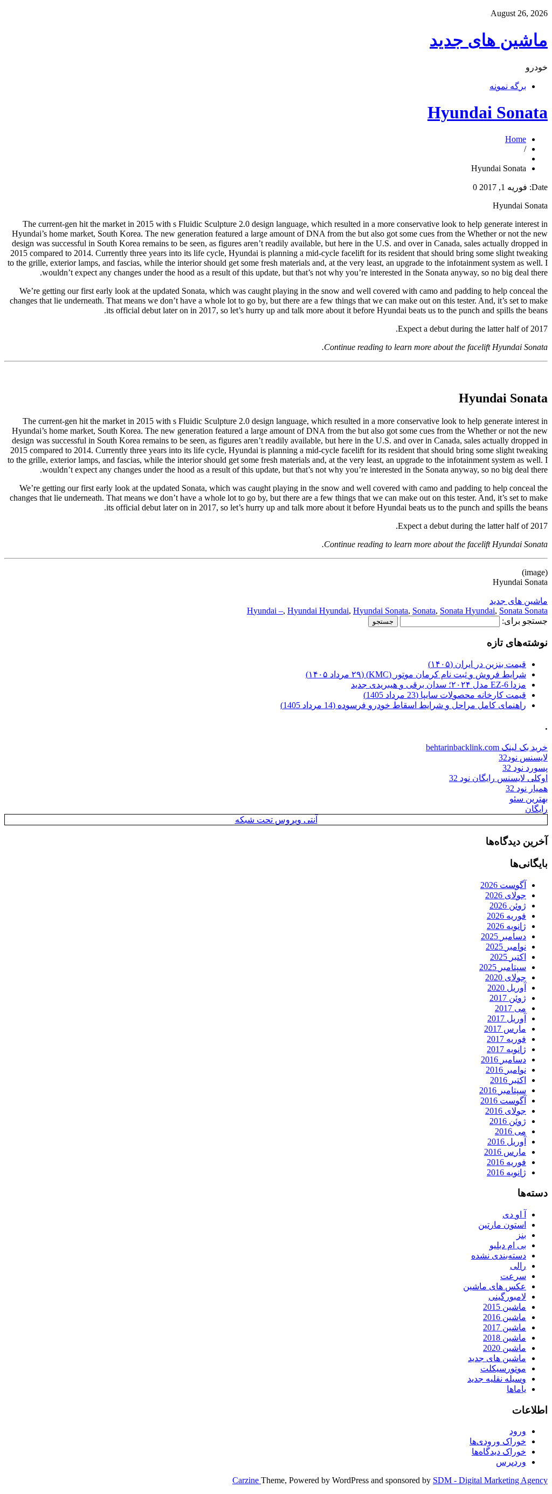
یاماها (516, 1389)
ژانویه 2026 (506, 926)
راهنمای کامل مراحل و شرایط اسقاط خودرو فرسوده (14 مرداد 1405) (403, 705)
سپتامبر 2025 (502, 967)
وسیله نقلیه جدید (496, 1378)
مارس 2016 (505, 1151)
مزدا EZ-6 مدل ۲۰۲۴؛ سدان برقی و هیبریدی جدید (438, 684)
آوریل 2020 (506, 987)
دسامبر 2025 (503, 936)
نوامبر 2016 (506, 1069)
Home (515, 139)
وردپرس (511, 1461)
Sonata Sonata (523, 610)
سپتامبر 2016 (502, 1090)
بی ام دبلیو (507, 1245)
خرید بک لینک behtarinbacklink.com (487, 747)
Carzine (246, 1480)
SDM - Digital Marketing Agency (490, 1480)
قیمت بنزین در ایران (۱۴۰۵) (477, 664)
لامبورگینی (507, 1296)
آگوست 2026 (503, 885)
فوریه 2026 (506, 915)
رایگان (536, 808)
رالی (518, 1265)
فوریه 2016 (506, 1162)
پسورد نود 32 (525, 767)
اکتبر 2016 (508, 1080)
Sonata (424, 610)
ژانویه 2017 (506, 1049)
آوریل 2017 (506, 1018)
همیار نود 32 (527, 788)
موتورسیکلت (503, 1368)
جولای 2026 (505, 895)
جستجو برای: (525, 620)
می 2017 (510, 1008)
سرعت (513, 1276)
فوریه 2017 (506, 1039)
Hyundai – (265, 610)
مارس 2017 (505, 1028)
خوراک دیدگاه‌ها (499, 1451)
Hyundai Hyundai (318, 610)
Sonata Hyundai (467, 610)
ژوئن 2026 (507, 905)
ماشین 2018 (504, 1337)
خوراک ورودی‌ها (498, 1441)
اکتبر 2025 (508, 956)
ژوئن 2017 (507, 997)
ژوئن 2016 (507, 1121)
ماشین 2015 (504, 1306)
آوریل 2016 (506, 1141)
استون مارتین (502, 1224)
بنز (521, 1235)
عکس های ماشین (494, 1286)
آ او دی (514, 1214)
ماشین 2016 (504, 1317)
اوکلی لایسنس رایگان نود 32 (498, 778)
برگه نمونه (507, 86)
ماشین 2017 (504, 1327)
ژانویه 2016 (506, 1172)
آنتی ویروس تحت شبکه (276, 819)
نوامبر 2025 (506, 946)
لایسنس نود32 (523, 757)
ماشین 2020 (504, 1347)
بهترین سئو (528, 798)
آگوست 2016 (503, 1100)
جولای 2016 (505, 1110)
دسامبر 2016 (503, 1059)
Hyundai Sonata (487, 112)
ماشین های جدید (489, 40)
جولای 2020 (505, 977)
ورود (517, 1431)
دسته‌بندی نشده (498, 1255)
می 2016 (510, 1131)
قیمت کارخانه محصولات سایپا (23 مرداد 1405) (444, 694)
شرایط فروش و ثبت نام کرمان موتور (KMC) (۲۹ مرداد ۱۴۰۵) (416, 674)
